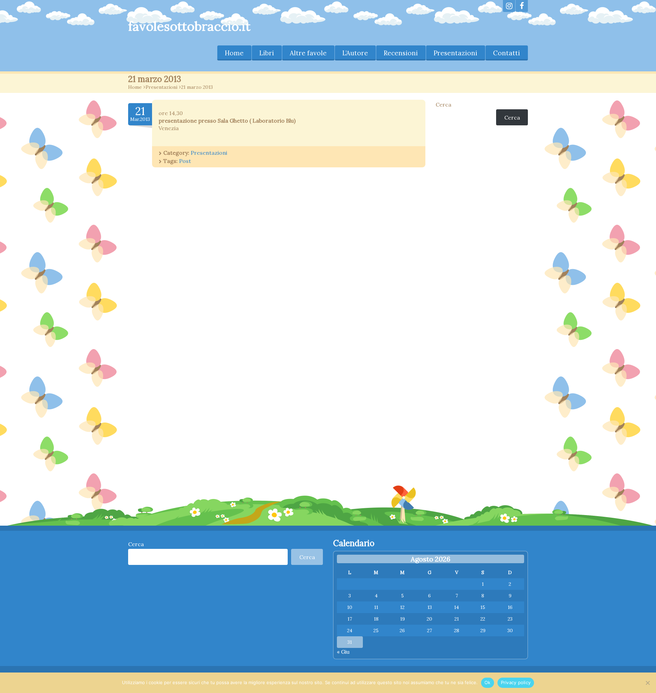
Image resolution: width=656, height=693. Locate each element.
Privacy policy (516, 682)
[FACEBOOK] (522, 6)
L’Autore (355, 53)
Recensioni (401, 53)
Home (234, 53)
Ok (487, 682)
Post (185, 160)
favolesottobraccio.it (189, 26)
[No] (647, 682)
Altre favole (308, 53)
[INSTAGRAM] (509, 6)
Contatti (506, 53)
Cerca (443, 104)
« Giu (343, 651)
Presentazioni (455, 53)
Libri (266, 53)
